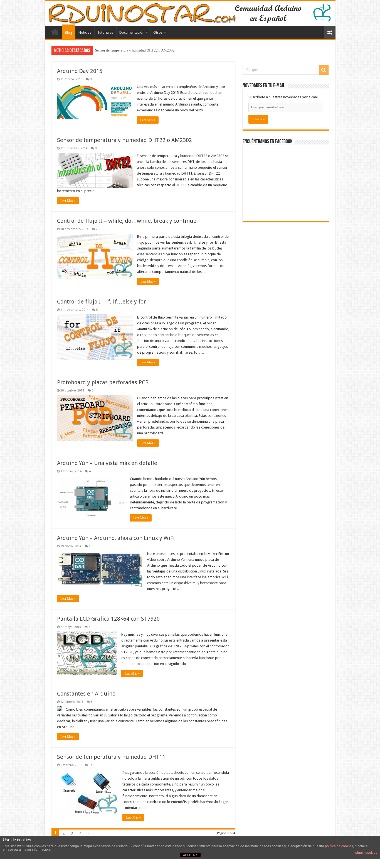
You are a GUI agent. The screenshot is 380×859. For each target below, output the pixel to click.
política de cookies (339, 846)
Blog (68, 32)
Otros (157, 32)
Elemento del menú (55, 32)
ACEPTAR (190, 855)
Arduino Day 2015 (79, 71)
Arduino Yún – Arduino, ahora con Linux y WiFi (116, 538)
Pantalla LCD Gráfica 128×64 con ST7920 (108, 618)
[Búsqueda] (324, 70)
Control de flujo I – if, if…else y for (101, 301)
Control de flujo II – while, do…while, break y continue (126, 220)
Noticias (84, 32)
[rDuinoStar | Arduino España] (190, 13)
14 (90, 765)
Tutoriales (105, 32)
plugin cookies (366, 853)
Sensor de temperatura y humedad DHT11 (111, 756)
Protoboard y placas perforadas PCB (103, 382)
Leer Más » (147, 120)
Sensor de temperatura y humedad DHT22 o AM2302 (135, 50)
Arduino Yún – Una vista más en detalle (107, 463)
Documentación (131, 32)
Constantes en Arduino (86, 693)
